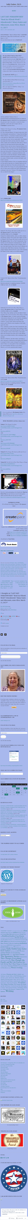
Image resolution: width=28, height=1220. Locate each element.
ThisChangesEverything (6, 960)
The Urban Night (4, 1084)
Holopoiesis (3, 1092)
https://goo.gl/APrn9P (5, 448)
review (20, 947)
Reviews (18, 979)
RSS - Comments (4, 1001)
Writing (13, 757)
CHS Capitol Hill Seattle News (6, 1081)
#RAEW (7, 570)
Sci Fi (11, 757)
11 (25, 788)
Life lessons (11, 977)
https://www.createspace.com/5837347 (18, 532)
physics (9, 947)
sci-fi (19, 950)
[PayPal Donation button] (14, 707)
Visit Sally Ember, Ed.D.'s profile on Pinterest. (9, 854)
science (23, 951)
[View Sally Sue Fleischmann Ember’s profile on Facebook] (1, 1157)
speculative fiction (18, 954)
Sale (17, 571)
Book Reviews (17, 934)
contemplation (3, 938)
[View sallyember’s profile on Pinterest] (4, 1157)
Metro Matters (3, 1083)
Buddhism (5, 936)
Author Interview (9, 932)
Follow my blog (14, 759)
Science (22, 979)
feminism (10, 939)
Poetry (12, 947)
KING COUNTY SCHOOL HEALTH (8, 1080)
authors (15, 932)
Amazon (3, 932)
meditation (23, 943)
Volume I (16, 966)
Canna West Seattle (4, 1067)
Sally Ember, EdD (11, 29)
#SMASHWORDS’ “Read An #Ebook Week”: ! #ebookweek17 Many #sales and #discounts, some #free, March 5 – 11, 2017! (7, 584)
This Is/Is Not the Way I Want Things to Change (14, 963)
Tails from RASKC (4, 1075)
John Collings (3, 1070)
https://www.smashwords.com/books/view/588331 (12, 381)
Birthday (20, 932)
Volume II (21, 966)
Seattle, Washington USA (5, 720)
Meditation (22, 977)
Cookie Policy (4, 1214)
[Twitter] (2, 634)
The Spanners (18, 564)
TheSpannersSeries (23, 956)
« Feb (2, 797)
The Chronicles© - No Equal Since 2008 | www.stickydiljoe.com (12, 1062)
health (26, 939)
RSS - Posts (3, 999)
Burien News (3, 1076)
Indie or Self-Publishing (19, 562)
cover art (7, 938)
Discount (16, 570)
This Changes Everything (21, 573)
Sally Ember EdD (13, 951)
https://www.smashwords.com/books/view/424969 (12, 281)
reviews (23, 947)
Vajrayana (10, 966)
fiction (16, 939)
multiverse (10, 945)
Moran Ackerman (4, 945)
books (22, 934)
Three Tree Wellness (4, 1072)
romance (3, 949)
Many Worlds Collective (7, 943)
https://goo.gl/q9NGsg (5, 469)
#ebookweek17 (3, 570)
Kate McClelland (4, 606)
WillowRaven (5, 968)
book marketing (3, 934)
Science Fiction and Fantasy (10, 564)
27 (6, 794)
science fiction (5, 952)
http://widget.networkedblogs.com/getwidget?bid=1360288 (11, 765)
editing (3, 939)
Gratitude (7, 976)
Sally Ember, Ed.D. (14, 4)
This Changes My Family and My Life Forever (13, 565)
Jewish (16, 941)
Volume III (17, 568)
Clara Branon (19, 936)
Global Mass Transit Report (6, 1073)
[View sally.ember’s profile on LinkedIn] (6, 1157)
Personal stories (9, 979)
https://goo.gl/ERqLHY (6, 458)
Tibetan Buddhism (4, 965)
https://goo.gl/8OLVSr (5, 431)
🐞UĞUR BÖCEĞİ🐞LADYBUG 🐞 (9, 616)
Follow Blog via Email (8, 645)
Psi (15, 947)
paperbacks (3, 571)
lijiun (1, 1089)
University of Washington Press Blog (7, 1064)
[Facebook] (5, 634)
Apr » (5, 797)
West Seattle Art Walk (5, 1069)
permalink (22, 576)
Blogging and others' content (14, 974)
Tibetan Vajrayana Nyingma (11, 987)
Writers (14, 967)
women (9, 967)
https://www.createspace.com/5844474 (19, 535)
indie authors (4, 941)
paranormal (4, 947)
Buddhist (12, 936)
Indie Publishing (11, 941)
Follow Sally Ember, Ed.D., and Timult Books (10, 656)
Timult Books (17, 567)
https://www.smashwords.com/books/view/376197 (12, 200)
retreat (17, 947)
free (22, 570)
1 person (7, 623)
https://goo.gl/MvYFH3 (6, 440)
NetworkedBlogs (13, 751)
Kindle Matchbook (22, 941)
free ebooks (23, 939)
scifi (11, 953)
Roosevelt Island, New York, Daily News (8, 1087)
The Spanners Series (12, 573)
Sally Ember (11, 948)
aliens (25, 930)
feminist (13, 939)
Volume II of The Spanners (9, 568)
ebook (20, 570)
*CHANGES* (4, 931)
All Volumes (12, 562)
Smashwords (6, 573)
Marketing (2, 564)
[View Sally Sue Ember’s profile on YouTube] (8, 1157)
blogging (23, 932)
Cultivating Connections (5, 1086)
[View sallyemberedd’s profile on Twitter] (3, 1157)
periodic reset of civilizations (6, 1090)
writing (19, 967)
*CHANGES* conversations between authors (15, 930)
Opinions (3, 979)
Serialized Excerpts (16, 981)
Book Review (10, 934)
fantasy (6, 939)
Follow (3, 736)
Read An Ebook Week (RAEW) (10, 571)
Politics (14, 979)
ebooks (21, 938)
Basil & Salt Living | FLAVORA (7, 1065)
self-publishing (16, 953)
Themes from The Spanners (12, 982)
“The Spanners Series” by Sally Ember (12, 843)
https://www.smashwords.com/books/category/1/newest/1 (15, 76)
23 (17, 792)
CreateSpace (12, 570)
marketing (16, 943)
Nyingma (14, 945)
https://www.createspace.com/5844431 (18, 534)
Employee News (4, 1078)
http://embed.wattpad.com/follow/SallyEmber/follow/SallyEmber (12, 862)
